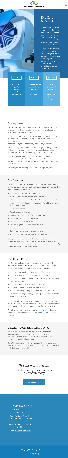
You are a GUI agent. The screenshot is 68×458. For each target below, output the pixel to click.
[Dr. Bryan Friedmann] (34, 5)
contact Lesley (42, 312)
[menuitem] (66, 4)
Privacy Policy (34, 454)
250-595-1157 (19, 424)
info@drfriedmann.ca (23, 431)
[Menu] (66, 4)
